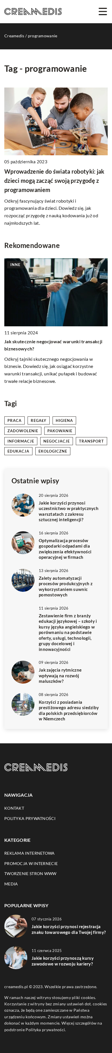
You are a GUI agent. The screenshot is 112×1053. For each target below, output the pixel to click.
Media (11, 883)
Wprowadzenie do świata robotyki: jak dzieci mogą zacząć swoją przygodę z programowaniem (54, 180)
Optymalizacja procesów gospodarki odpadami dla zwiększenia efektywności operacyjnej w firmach (65, 549)
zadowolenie (22, 430)
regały (39, 420)
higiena (64, 420)
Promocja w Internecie (31, 863)
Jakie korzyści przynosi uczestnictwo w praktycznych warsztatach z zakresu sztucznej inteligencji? (69, 511)
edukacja (18, 451)
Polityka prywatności (29, 818)
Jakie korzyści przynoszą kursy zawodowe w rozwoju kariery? (63, 960)
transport (91, 441)
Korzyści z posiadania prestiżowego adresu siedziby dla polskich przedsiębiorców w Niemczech (69, 710)
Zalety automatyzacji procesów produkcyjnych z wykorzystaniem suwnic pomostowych (65, 586)
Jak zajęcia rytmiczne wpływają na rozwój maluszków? (60, 675)
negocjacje (56, 441)
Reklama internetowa (29, 853)
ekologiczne (52, 451)
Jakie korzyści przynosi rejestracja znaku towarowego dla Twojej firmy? (69, 929)
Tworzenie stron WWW (30, 873)
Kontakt (14, 808)
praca (14, 420)
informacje (20, 441)
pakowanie (59, 430)
